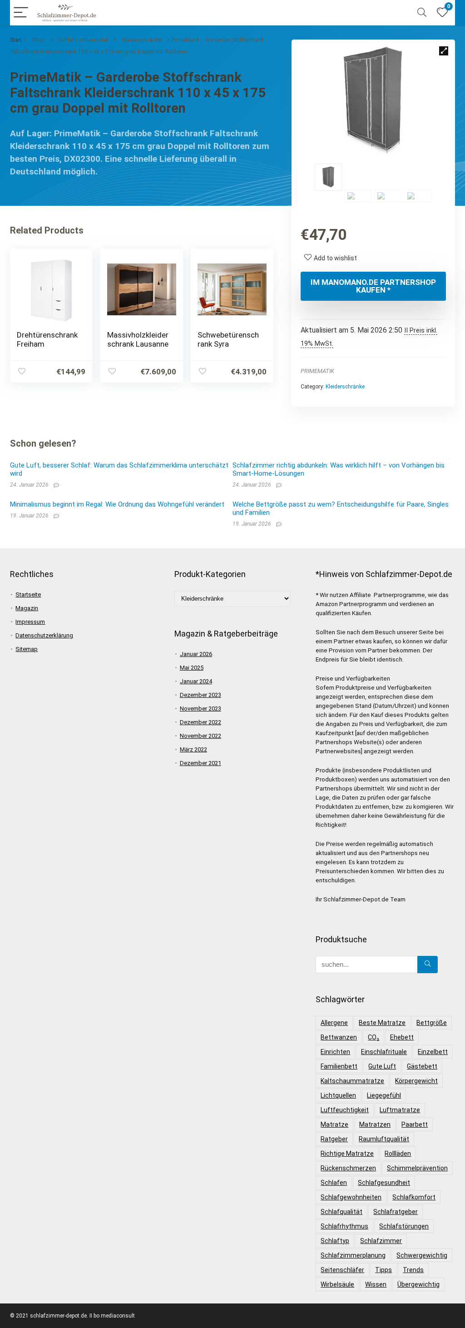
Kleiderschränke (141, 40)
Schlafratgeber (395, 1211)
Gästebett (422, 1066)
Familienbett (339, 1066)
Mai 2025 (191, 667)
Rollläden (398, 1153)
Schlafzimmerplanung (353, 1255)
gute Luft (382, 1066)
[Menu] (21, 13)
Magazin (26, 608)
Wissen (375, 1284)
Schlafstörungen (404, 1226)
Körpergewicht (416, 1080)
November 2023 (200, 708)
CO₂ (373, 1037)
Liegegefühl (384, 1095)
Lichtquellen (338, 1095)
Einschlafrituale (384, 1051)
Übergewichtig (418, 1284)
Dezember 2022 (200, 722)
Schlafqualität (341, 1211)
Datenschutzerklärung (44, 635)
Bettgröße (431, 1022)
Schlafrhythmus (344, 1226)
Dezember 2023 (200, 694)
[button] (443, 50)
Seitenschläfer (342, 1269)
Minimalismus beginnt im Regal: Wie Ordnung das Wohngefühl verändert (117, 504)
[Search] (422, 13)
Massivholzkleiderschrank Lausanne (137, 339)
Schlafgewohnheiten (351, 1197)
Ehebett (402, 1037)
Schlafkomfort (413, 1197)
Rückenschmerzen (348, 1168)
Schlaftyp (335, 1240)
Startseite (28, 594)
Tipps (383, 1269)
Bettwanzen (339, 1037)
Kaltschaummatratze (352, 1080)
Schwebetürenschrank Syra (228, 339)
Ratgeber (334, 1139)
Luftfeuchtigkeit (345, 1110)
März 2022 (193, 749)
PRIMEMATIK (317, 371)
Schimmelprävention (417, 1168)
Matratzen (375, 1124)
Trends (413, 1269)
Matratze (334, 1124)
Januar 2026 (196, 654)
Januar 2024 (196, 681)
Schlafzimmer (381, 1240)
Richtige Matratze (347, 1153)
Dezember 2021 (200, 763)
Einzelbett (433, 1051)
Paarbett (414, 1124)
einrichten (335, 1051)
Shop (38, 40)
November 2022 (200, 735)
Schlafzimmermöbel (83, 40)
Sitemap (26, 649)
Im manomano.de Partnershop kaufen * (373, 286)
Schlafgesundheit (384, 1182)
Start (16, 40)
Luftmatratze (400, 1110)
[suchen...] (427, 964)
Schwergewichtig (421, 1255)
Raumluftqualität (384, 1139)
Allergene (334, 1022)
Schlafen (334, 1182)
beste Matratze (382, 1022)
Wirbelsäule (337, 1284)
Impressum (30, 621)
